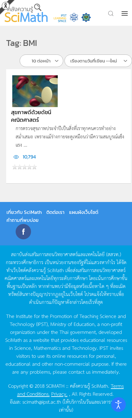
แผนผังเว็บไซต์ (83, 212)
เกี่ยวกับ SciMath (24, 212)
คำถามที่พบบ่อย (22, 220)
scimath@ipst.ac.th (41, 401)
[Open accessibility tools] (118, 404)
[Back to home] (26, 13)
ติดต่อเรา (55, 212)
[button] (125, 13)
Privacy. (59, 393)
